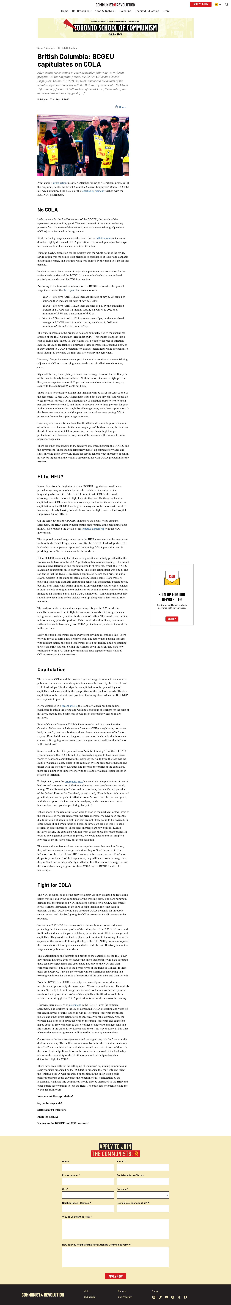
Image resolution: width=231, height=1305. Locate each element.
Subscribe (90, 1296)
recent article (69, 705)
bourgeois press (74, 781)
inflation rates (104, 238)
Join (86, 1290)
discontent (75, 1005)
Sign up (172, 619)
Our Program (125, 1296)
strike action (60, 183)
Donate (122, 1290)
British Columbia (67, 47)
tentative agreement (93, 191)
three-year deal (71, 290)
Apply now (116, 1276)
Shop (155, 1290)
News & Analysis (46, 47)
